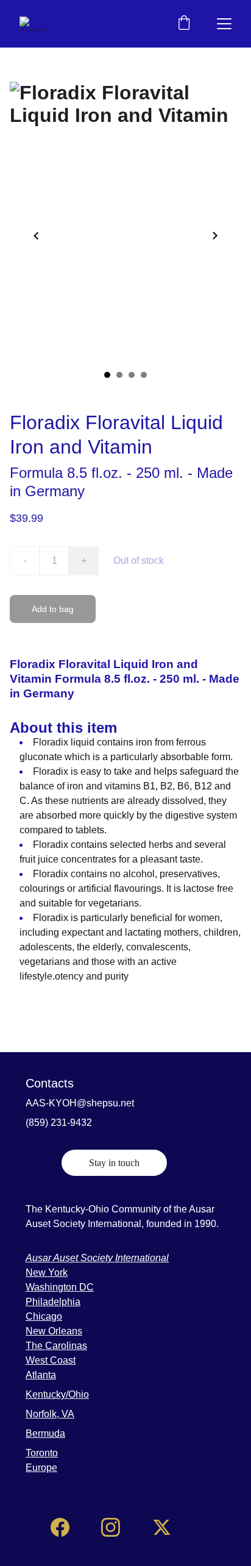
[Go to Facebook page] (60, 1527)
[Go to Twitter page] (161, 1527)
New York (47, 1272)
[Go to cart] (184, 24)
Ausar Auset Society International (97, 1258)
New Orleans (54, 1331)
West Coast (51, 1360)
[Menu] (224, 23)
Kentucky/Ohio (57, 1394)
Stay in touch (114, 1163)
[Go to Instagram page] (110, 1527)
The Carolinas (56, 1345)
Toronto (42, 1453)
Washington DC (60, 1287)
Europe (41, 1467)
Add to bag (53, 609)
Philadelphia (53, 1302)
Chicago (44, 1316)
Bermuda (45, 1433)
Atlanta (41, 1375)
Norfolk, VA (50, 1414)
